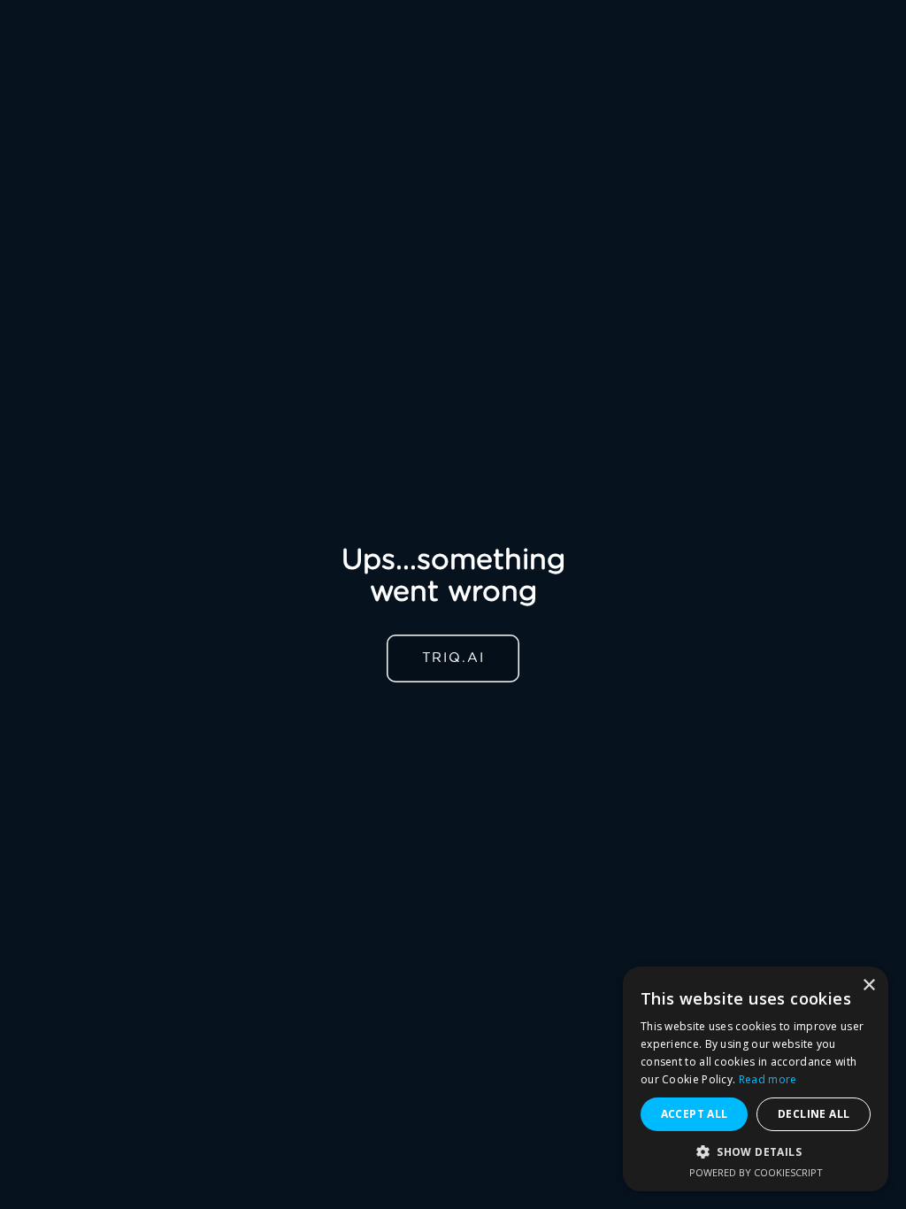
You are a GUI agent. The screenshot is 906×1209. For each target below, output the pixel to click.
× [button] (868, 985)
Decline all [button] (813, 1113)
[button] (756, 1152)
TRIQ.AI (453, 658)
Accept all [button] (694, 1113)
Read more (768, 1079)
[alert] (755, 1078)
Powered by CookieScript (756, 1172)
